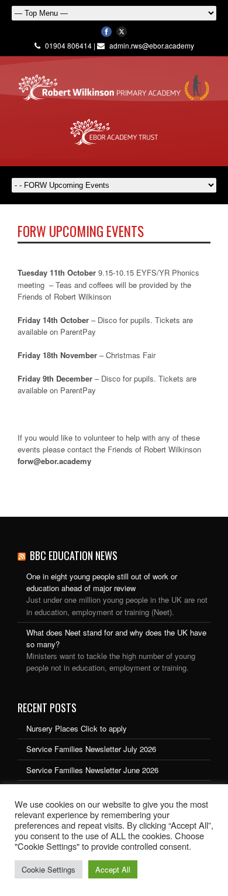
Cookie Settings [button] (48, 869)
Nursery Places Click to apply (76, 728)
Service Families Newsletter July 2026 (91, 748)
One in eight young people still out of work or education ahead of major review (101, 582)
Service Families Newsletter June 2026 (92, 769)
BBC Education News (74, 555)
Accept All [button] (112, 869)
